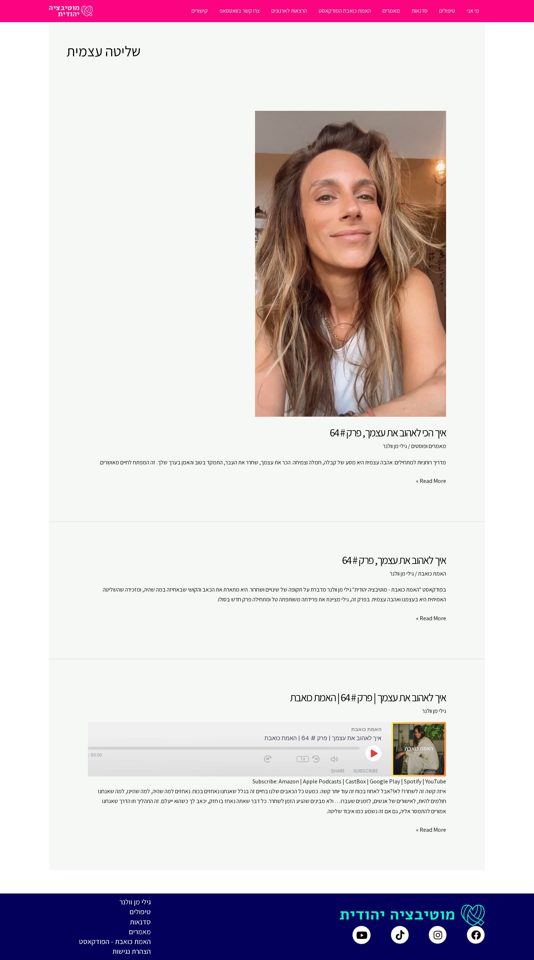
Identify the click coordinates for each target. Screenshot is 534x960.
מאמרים (391, 11)
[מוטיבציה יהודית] (71, 10)
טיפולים (447, 11)
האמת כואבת (432, 573)
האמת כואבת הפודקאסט (345, 11)
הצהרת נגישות (131, 951)
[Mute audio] (345, 759)
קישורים (199, 11)
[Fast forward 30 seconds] (278, 759)
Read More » (431, 481)
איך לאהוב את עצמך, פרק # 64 (394, 560)
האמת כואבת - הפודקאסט (115, 941)
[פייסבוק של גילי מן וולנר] (476, 935)
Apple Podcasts (322, 781)
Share (338, 771)
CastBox (355, 781)
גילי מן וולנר (135, 902)
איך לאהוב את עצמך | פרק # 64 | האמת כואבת (368, 697)
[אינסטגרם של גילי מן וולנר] (437, 935)
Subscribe (365, 771)
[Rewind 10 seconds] (319, 759)
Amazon (289, 781)
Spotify (412, 781)
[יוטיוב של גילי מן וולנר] (361, 935)
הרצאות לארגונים (289, 11)
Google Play (385, 781)
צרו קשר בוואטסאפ (239, 11)
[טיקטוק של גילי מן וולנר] (400, 935)
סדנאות (420, 11)
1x (302, 759)
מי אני (473, 11)
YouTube (435, 781)
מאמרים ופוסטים (428, 446)
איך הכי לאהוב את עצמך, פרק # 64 (388, 432)
